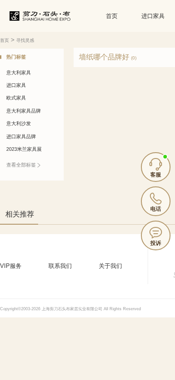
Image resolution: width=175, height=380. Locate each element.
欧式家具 (16, 97)
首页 (112, 16)
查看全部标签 (21, 164)
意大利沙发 (18, 123)
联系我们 (60, 265)
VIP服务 (11, 265)
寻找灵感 (25, 40)
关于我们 (110, 265)
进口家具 (153, 16)
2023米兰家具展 (24, 149)
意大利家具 (18, 72)
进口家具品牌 (21, 136)
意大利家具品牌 (23, 110)
